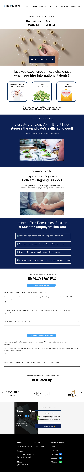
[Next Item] (2, 393)
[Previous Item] (81, 393)
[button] (5, 302)
